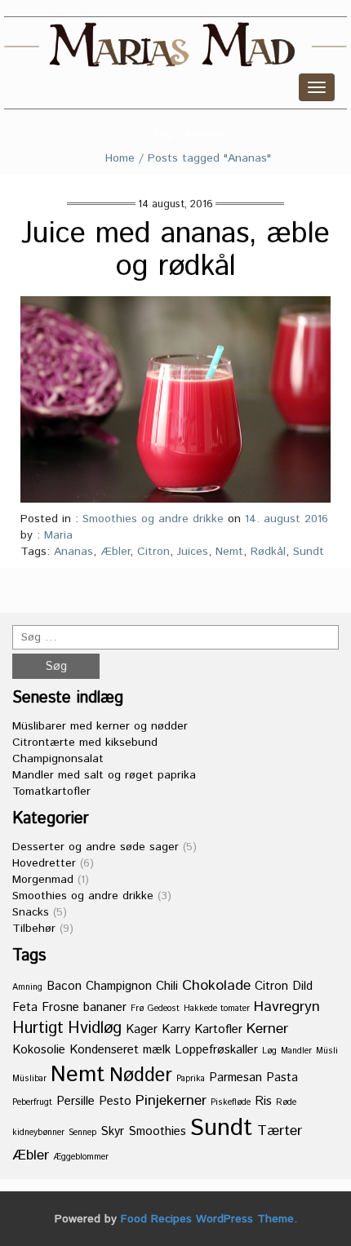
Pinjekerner (171, 1100)
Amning (27, 987)
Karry (176, 1029)
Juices (192, 551)
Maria (58, 535)
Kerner (267, 1029)
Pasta (282, 1077)
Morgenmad (42, 879)
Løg (269, 1051)
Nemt (229, 551)
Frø (137, 1008)
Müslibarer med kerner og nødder (100, 726)
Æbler (115, 551)
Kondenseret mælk (120, 1049)
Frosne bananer (84, 1007)
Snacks (30, 912)
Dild (302, 986)
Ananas (73, 551)
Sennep (82, 1132)
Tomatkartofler (51, 791)
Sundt (308, 551)
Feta (25, 1007)
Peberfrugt (32, 1102)
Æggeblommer (81, 1157)
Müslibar (29, 1078)
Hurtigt (38, 1028)
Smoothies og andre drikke (153, 519)
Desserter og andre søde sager (95, 847)
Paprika (190, 1078)
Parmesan (235, 1077)
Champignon (119, 986)
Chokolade (216, 985)
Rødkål (268, 551)
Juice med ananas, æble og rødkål (175, 250)
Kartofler (218, 1029)
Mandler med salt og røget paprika (104, 775)
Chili (167, 986)
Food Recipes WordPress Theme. (209, 1219)
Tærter (279, 1131)
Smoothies (157, 1131)
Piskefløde (231, 1102)
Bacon (64, 986)
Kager (142, 1029)
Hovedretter (44, 863)
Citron (153, 551)
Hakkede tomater (217, 1008)
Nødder (140, 1075)
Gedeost (164, 1008)
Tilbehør (34, 928)
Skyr (112, 1131)
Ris (263, 1101)
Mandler (296, 1051)
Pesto (115, 1101)
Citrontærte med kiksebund (85, 742)
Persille (75, 1101)
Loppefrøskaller (216, 1049)
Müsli (327, 1051)
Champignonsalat (58, 759)
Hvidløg (95, 1028)
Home (120, 158)
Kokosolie (38, 1049)
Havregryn (287, 1007)
